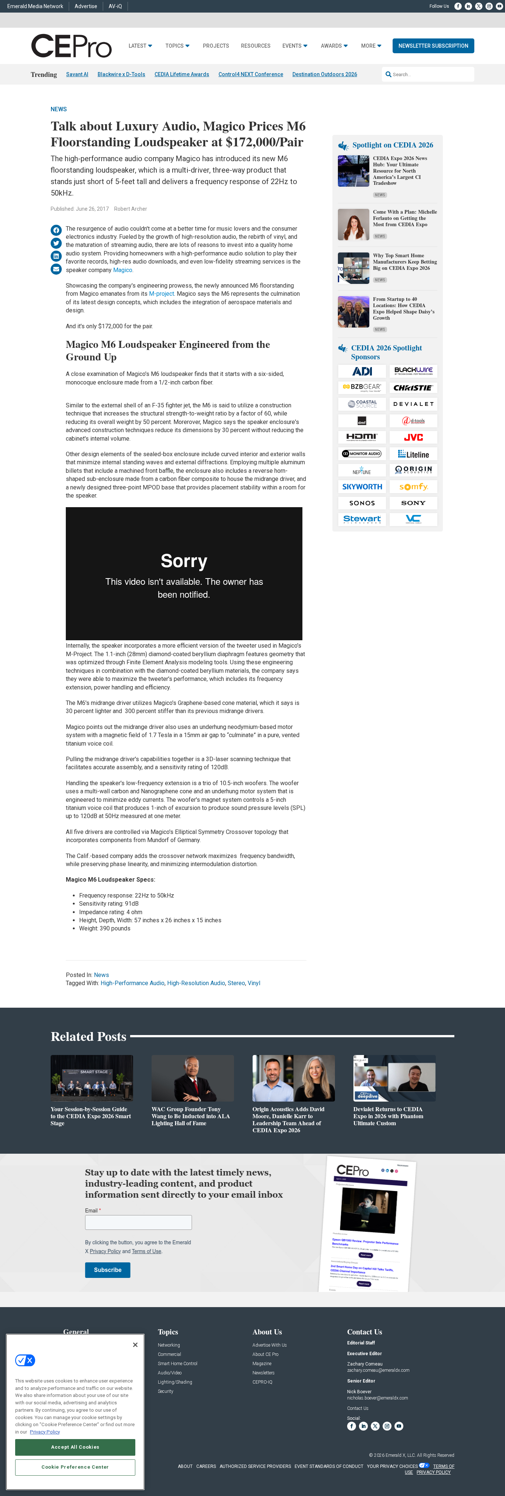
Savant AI (77, 74)
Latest (137, 46)
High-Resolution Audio (196, 983)
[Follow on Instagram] (489, 6)
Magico (122, 270)
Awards (331, 46)
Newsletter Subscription (433, 46)
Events (292, 46)
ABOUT (185, 1466)
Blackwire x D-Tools (121, 74)
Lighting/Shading (175, 1382)
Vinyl (254, 983)
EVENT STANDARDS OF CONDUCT (329, 1466)
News (59, 109)
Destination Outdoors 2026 (324, 74)
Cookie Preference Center (75, 1467)
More (368, 46)
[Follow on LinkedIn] (468, 6)
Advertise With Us (270, 1345)
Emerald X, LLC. (401, 1455)
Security (165, 1391)
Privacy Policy (45, 1431)
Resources (256, 46)
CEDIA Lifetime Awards (182, 74)
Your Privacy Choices (392, 1466)
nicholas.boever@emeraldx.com (377, 1398)
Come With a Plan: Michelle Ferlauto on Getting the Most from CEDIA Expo (405, 218)
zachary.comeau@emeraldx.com (378, 1370)
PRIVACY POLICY (434, 1472)
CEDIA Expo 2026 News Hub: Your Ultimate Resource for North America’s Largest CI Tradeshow (400, 170)
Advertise (86, 6)
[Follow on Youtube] (499, 6)
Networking (169, 1345)
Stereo (236, 983)
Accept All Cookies (75, 1447)
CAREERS (206, 1466)
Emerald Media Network (35, 6)
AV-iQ (115, 6)
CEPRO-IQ (262, 1382)
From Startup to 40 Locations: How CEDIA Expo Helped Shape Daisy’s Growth (403, 308)
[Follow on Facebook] (458, 6)
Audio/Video (170, 1373)
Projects (216, 46)
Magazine (262, 1363)
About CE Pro (265, 1354)
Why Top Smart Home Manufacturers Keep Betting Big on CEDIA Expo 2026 (405, 261)
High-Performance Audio (133, 983)
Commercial (169, 1354)
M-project (161, 293)
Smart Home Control (177, 1363)
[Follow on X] (478, 6)
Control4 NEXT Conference (250, 74)
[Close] (135, 1345)
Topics (175, 46)
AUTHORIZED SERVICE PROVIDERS (255, 1466)
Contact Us (358, 1408)
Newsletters (264, 1373)
